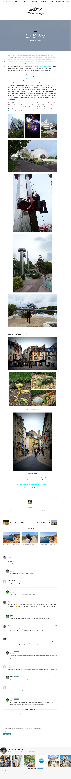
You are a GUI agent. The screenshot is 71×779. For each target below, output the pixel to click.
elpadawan (10, 637)
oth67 (9, 556)
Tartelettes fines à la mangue (17, 522)
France (23, 1)
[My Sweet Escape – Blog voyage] (35, 11)
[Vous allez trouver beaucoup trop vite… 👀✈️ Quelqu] (41, 761)
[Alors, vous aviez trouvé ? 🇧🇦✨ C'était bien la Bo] (65, 761)
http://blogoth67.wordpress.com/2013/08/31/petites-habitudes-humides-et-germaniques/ (29, 630)
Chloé (32, 40)
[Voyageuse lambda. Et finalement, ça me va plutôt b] (5, 761)
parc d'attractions (16, 496)
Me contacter (60, 1)
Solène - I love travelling (14, 666)
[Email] (4, 67)
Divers (35, 31)
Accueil (8, 1)
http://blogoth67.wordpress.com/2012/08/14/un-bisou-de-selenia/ (23, 563)
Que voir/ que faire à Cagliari (43, 522)
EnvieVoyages (11, 686)
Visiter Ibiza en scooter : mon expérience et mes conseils (30, 545)
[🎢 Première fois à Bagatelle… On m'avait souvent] (29, 761)
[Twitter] (4, 61)
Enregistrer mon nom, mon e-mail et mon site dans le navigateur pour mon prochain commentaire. (23, 728)
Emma (9, 601)
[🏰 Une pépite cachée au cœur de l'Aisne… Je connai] (53, 761)
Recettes (43, 1)
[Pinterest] (4, 64)
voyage (30, 496)
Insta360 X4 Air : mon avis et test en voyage (11, 545)
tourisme (25, 496)
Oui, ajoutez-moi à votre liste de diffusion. (12, 731)
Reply (56, 556)
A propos (50, 1)
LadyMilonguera (11, 580)
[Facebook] (4, 58)
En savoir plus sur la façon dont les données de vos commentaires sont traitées (37, 738)
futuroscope (7, 496)
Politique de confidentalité (6, 774)
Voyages (15, 1)
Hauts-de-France (33, 1)
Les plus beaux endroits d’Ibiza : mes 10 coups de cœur (48, 545)
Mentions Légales (4, 770)
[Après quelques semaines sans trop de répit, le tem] (17, 761)
